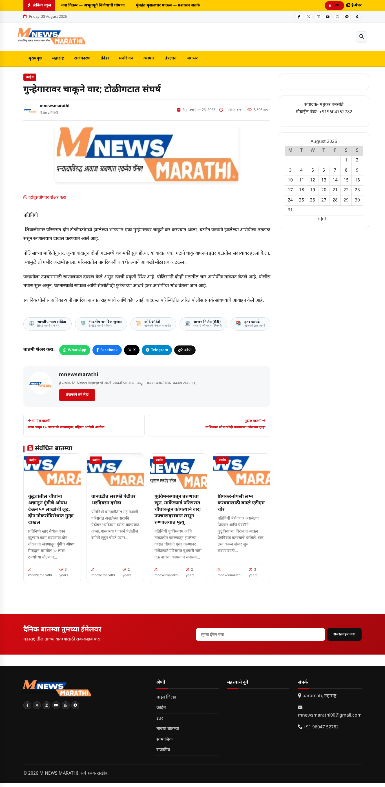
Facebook (109, 350)
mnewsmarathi (54, 106)
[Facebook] (299, 17)
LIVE (336, 5)
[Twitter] (309, 17)
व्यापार (148, 58)
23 (357, 190)
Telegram (159, 350)
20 (323, 190)
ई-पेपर (356, 5)
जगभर (192, 58)
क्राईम (30, 77)
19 (312, 190)
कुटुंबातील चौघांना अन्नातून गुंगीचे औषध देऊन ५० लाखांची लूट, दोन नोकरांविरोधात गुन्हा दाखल (51, 510)
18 (301, 190)
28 (335, 200)
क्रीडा (105, 58)
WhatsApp (77, 350)
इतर (159, 719)
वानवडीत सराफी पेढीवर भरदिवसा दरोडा (113, 500)
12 (312, 180)
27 (323, 200)
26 (312, 200)
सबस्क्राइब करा (344, 634)
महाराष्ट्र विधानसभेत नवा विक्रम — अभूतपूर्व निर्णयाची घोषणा (75, 5)
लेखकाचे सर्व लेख (77, 395)
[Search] (361, 37)
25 (301, 200)
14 (335, 180)
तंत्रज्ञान (170, 58)
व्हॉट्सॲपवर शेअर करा (46, 198)
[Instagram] (318, 17)
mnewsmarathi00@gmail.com (330, 716)
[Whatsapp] (337, 17)
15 (346, 180)
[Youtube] (328, 17)
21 (335, 190)
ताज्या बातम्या (167, 729)
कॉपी (188, 350)
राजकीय (163, 750)
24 (290, 200)
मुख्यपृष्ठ (35, 58)
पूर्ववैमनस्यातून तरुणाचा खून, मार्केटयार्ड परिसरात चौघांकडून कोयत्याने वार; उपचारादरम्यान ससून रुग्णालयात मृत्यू (177, 510)
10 (290, 180)
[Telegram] (347, 17)
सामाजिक (164, 740)
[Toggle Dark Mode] (358, 17)
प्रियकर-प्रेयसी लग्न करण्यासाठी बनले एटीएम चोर (241, 503)
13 (323, 180)
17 (290, 190)
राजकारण (82, 58)
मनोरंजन (126, 58)
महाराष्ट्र (58, 58)
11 (301, 180)
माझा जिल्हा (166, 697)
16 (357, 180)
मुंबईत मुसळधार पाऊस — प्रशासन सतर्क (166, 5)
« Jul (321, 219)
